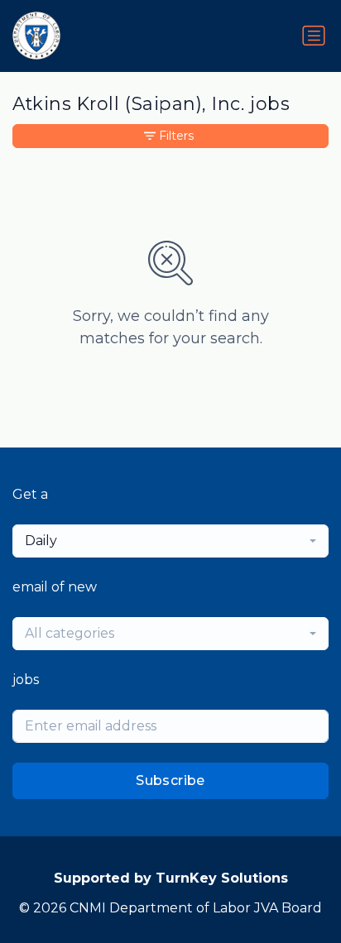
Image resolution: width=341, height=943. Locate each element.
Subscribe (170, 780)
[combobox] (170, 541)
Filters (176, 135)
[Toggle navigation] (314, 35)
